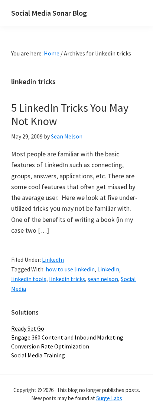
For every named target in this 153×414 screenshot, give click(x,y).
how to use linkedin (70, 269)
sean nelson (103, 279)
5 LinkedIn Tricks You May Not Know (69, 114)
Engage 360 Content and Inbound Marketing (67, 337)
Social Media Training (38, 355)
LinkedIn (53, 259)
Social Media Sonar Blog (49, 12)
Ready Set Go (27, 328)
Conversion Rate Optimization (50, 346)
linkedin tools (28, 279)
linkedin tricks (67, 279)
